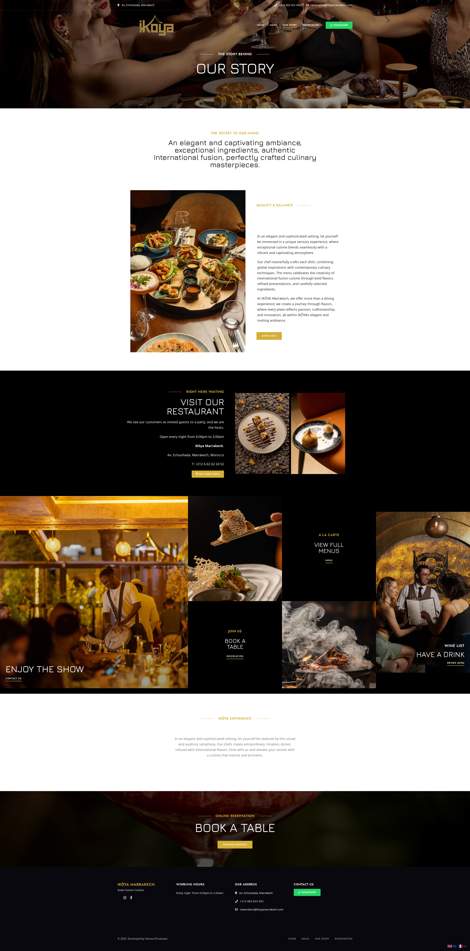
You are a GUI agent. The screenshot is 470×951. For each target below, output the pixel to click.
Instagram (124, 897)
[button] (269, 336)
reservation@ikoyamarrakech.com (331, 5)
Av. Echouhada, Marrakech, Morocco (195, 455)
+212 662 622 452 (290, 5)
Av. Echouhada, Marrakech (137, 5)
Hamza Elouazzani (156, 938)
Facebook (131, 897)
